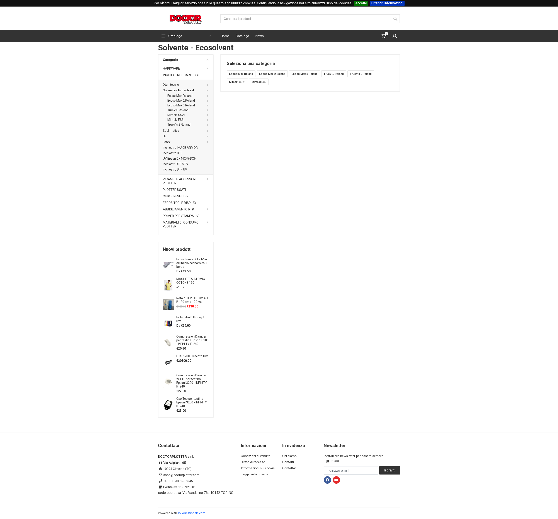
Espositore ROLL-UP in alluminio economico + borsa (191, 263)
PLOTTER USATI (174, 190)
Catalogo (175, 36)
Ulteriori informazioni (387, 3)
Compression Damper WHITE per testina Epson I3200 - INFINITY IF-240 (191, 381)
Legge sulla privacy (254, 474)
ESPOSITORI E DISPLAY (179, 203)
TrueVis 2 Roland (179, 124)
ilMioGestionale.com (191, 513)
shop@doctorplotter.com (181, 475)
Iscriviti (389, 470)
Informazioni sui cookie (258, 468)
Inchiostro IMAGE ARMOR (180, 147)
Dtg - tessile (171, 84)
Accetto (361, 3)
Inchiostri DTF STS (175, 164)
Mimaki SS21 (176, 115)
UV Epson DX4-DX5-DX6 (179, 158)
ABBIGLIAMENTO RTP (178, 209)
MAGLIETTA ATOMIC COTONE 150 (190, 280)
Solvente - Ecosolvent (178, 90)
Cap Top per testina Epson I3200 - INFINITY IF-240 (191, 402)
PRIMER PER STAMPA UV (181, 216)
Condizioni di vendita (255, 456)
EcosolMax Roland (179, 95)
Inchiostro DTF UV (175, 169)
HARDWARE (171, 68)
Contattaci (289, 468)
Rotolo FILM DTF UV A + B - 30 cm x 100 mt (192, 300)
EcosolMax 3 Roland (181, 105)
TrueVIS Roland (178, 110)
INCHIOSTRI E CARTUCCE (181, 75)
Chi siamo (289, 456)
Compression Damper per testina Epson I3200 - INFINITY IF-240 (192, 340)
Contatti (288, 462)
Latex (166, 142)
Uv (164, 136)
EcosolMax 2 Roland (181, 100)
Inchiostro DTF (172, 153)
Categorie (170, 60)
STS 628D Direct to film (192, 356)
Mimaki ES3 (175, 119)
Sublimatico (171, 130)
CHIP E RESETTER (176, 196)
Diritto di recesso (253, 462)
